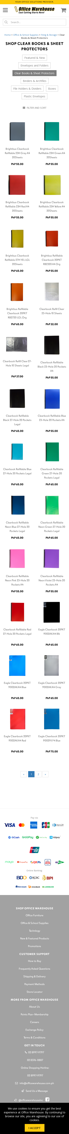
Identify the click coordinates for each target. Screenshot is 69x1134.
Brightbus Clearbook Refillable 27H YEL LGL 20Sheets (17, 260)
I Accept (35, 1128)
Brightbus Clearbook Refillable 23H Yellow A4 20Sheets (52, 206)
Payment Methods (34, 984)
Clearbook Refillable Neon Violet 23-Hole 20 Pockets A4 (52, 580)
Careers (34, 1022)
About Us (34, 1006)
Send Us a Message (36, 1091)
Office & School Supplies (25, 34)
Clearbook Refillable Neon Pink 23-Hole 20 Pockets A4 (17, 580)
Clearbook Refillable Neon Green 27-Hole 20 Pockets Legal (51, 527)
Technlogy (34, 931)
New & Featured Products (34, 938)
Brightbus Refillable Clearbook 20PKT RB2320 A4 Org (52, 260)
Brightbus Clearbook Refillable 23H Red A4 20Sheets (17, 206)
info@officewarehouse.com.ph (36, 1083)
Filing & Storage (49, 34)
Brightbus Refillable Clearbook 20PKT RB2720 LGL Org (17, 313)
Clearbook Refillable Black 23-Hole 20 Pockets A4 (52, 367)
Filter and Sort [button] (35, 107)
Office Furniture (34, 915)
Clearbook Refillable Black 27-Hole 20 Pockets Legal (17, 420)
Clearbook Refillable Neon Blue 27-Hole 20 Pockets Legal (17, 527)
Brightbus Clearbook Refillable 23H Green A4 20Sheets (52, 153)
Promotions (34, 946)
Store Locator (35, 992)
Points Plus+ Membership (34, 1014)
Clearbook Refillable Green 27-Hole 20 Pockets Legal (51, 473)
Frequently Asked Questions (34, 968)
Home (7, 34)
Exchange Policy (34, 1030)
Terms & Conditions (34, 1037)
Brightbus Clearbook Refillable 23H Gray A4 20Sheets (17, 153)
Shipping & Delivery (34, 976)
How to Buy (34, 961)
